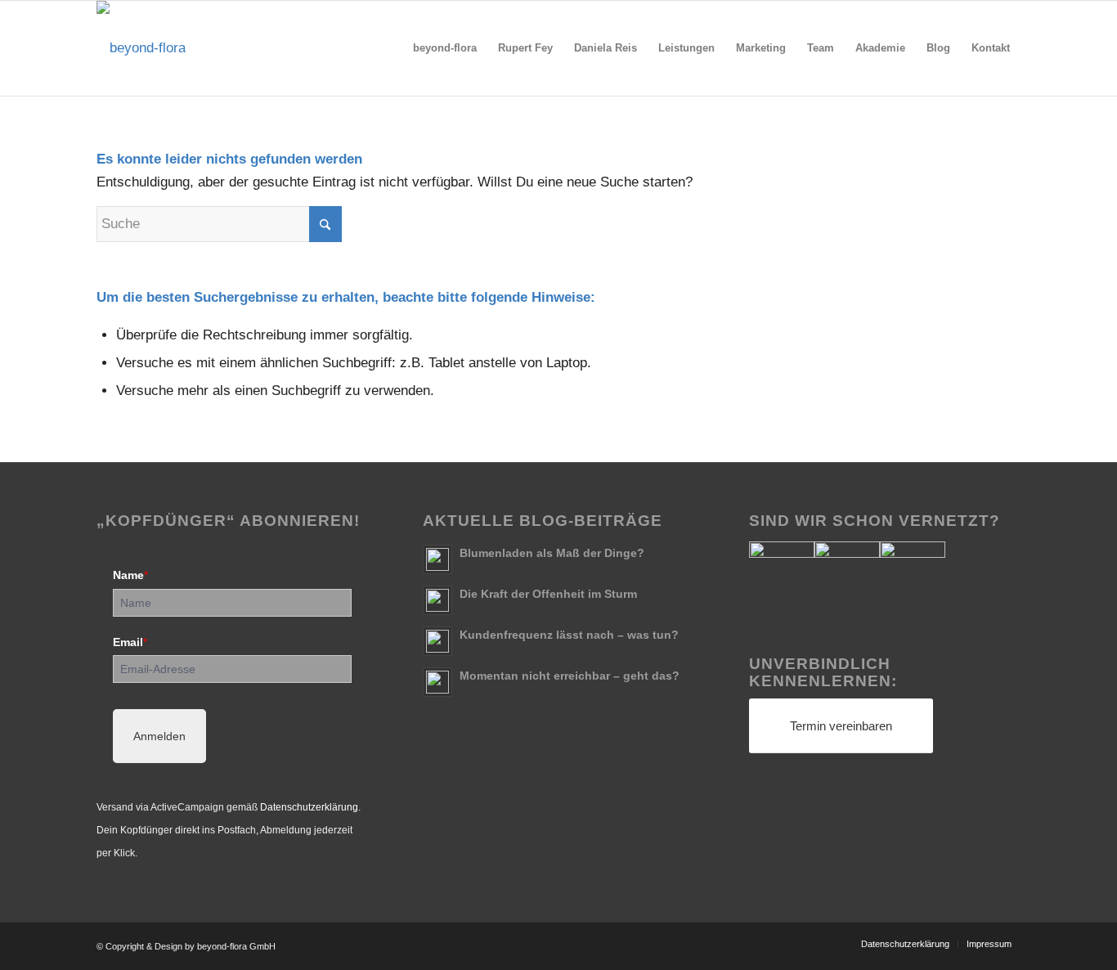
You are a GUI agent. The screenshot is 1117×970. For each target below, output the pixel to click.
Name (130, 575)
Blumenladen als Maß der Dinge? (552, 552)
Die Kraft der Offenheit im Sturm (548, 593)
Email (130, 642)
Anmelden (159, 736)
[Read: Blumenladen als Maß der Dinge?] (437, 559)
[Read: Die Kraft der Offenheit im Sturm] (437, 600)
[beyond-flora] (141, 48)
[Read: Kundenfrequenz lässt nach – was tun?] (437, 641)
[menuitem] (444, 48)
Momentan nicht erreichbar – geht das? (570, 675)
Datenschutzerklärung (309, 807)
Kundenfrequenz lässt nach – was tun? (569, 634)
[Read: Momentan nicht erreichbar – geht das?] (437, 682)
